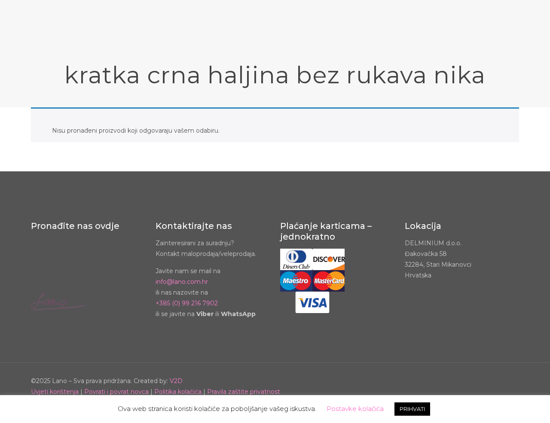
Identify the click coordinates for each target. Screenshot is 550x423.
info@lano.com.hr (182, 282)
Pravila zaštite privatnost (243, 392)
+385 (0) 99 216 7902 (187, 303)
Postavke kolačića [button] (355, 409)
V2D (176, 381)
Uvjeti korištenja (55, 392)
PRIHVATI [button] (412, 408)
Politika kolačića (178, 392)
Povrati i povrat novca (116, 392)
